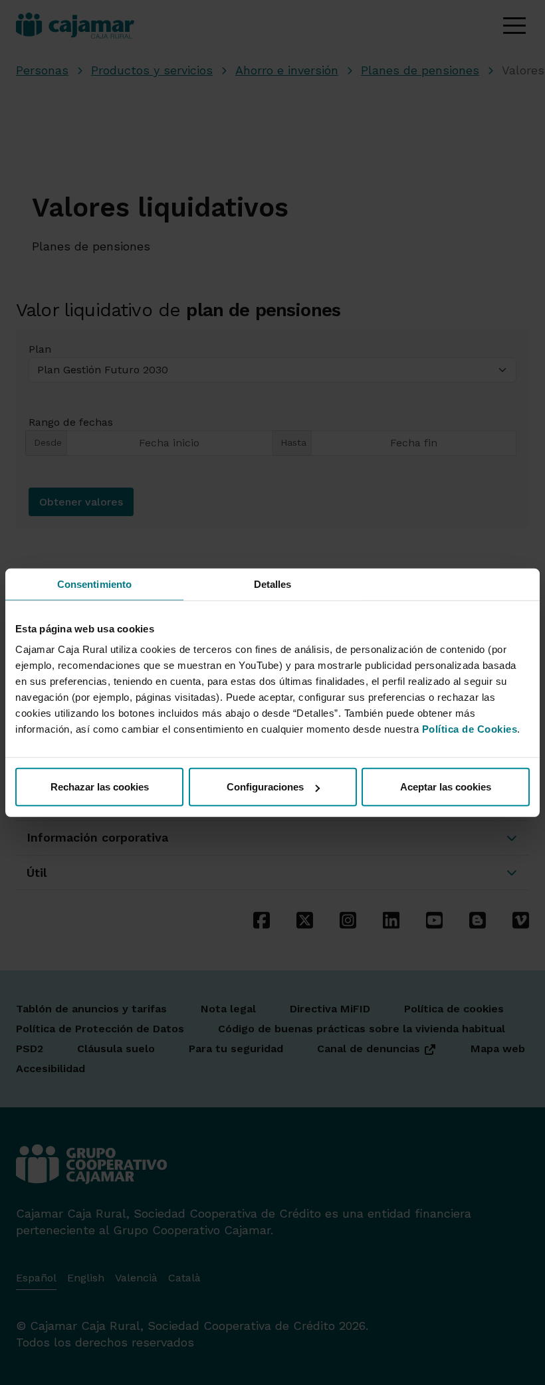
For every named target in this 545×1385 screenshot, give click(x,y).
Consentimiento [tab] (94, 583)
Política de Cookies (470, 729)
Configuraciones (265, 786)
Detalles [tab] (273, 583)
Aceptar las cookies (445, 786)
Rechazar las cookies (100, 786)
